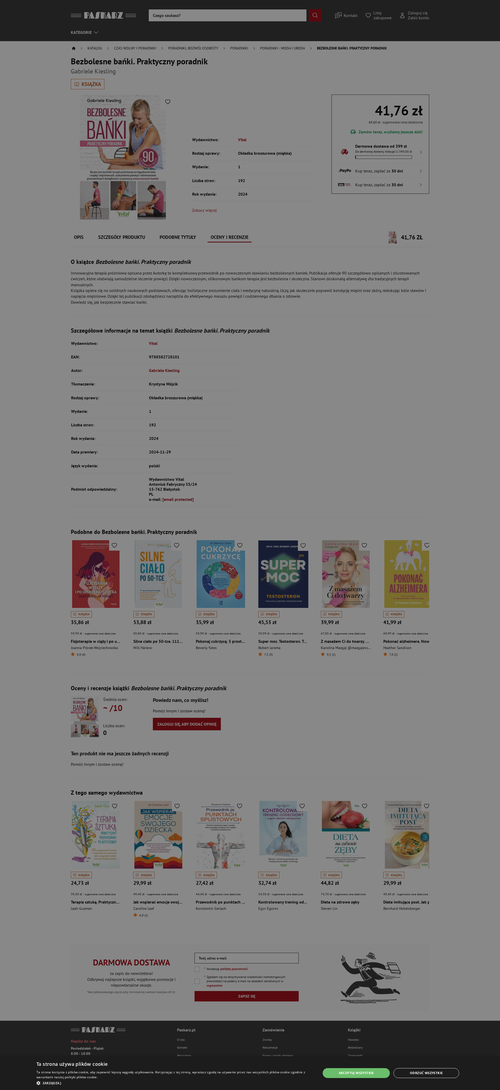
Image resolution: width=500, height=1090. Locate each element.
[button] (174, 1083)
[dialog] (250, 1073)
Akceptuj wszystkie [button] (356, 1073)
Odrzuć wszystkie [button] (426, 1073)
